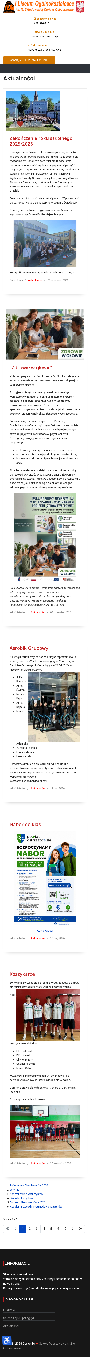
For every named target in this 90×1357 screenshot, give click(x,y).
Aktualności (35, 280)
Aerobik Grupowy (29, 648)
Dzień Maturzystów (21, 1198)
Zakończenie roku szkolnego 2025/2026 (41, 141)
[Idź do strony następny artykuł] (72, 1229)
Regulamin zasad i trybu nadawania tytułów (36, 1206)
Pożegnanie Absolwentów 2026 (29, 1185)
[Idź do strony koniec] (80, 1229)
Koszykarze (22, 974)
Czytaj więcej (45, 930)
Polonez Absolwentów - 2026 (27, 1202)
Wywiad (14, 1189)
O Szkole (9, 1310)
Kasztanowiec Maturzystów (26, 1194)
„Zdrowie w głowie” (31, 367)
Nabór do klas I (27, 824)
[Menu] (15, 69)
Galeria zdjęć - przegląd (18, 1318)
